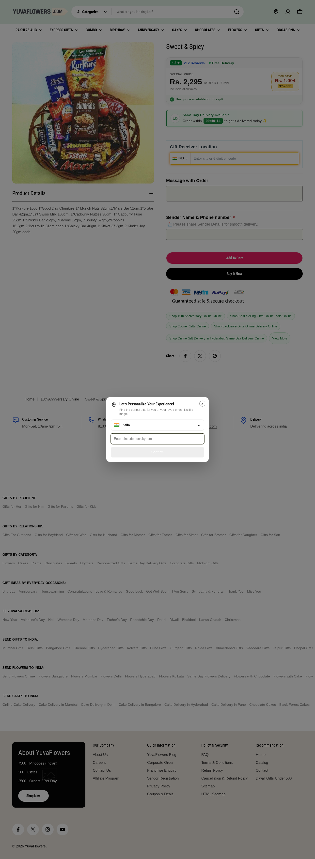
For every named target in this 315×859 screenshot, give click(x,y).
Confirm (157, 452)
